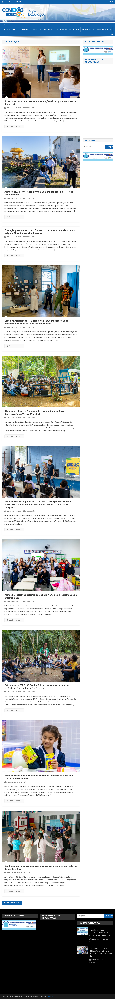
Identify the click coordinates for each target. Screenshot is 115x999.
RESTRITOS (48, 29)
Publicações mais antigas (13, 903)
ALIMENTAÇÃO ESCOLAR (29, 29)
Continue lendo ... (15, 126)
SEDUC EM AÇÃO (103, 29)
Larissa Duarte (29, 108)
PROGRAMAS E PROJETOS (67, 29)
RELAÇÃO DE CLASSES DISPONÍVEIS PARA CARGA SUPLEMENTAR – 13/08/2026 (99, 932)
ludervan (92, 942)
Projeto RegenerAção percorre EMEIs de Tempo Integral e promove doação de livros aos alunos (100, 952)
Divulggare (51, 996)
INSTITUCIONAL (9, 29)
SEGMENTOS (87, 29)
